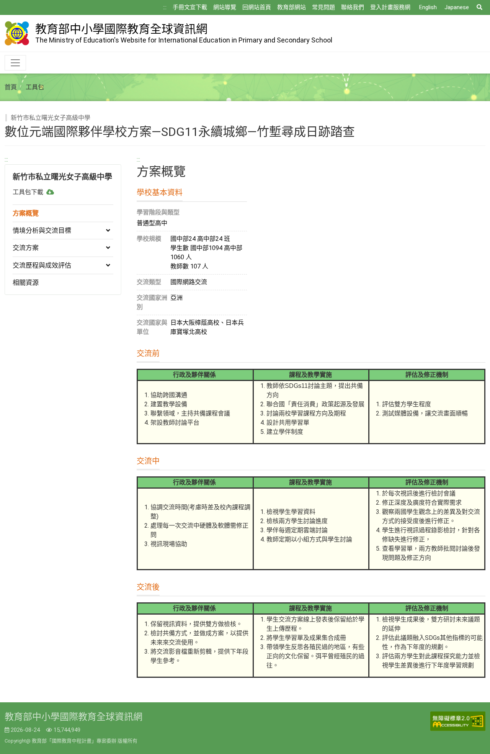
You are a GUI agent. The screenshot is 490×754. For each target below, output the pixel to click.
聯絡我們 (352, 7)
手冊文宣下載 (190, 7)
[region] (63, 225)
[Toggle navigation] (15, 62)
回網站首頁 (256, 7)
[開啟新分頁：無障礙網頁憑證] (457, 721)
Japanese (456, 7)
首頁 (11, 87)
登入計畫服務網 (390, 7)
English (428, 7)
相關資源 (26, 282)
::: (165, 7)
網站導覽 (224, 7)
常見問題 (323, 7)
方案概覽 (26, 213)
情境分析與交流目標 (42, 230)
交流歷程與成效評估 (42, 265)
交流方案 (26, 248)
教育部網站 (291, 7)
